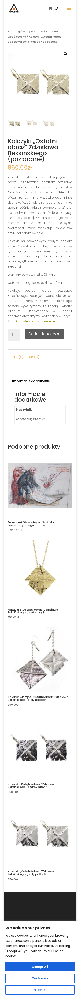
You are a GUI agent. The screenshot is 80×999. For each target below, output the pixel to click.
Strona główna (18, 31)
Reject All (40, 990)
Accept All (40, 967)
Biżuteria (37, 31)
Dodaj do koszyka (45, 333)
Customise (40, 978)
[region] (40, 960)
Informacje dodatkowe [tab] (31, 381)
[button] (65, 54)
